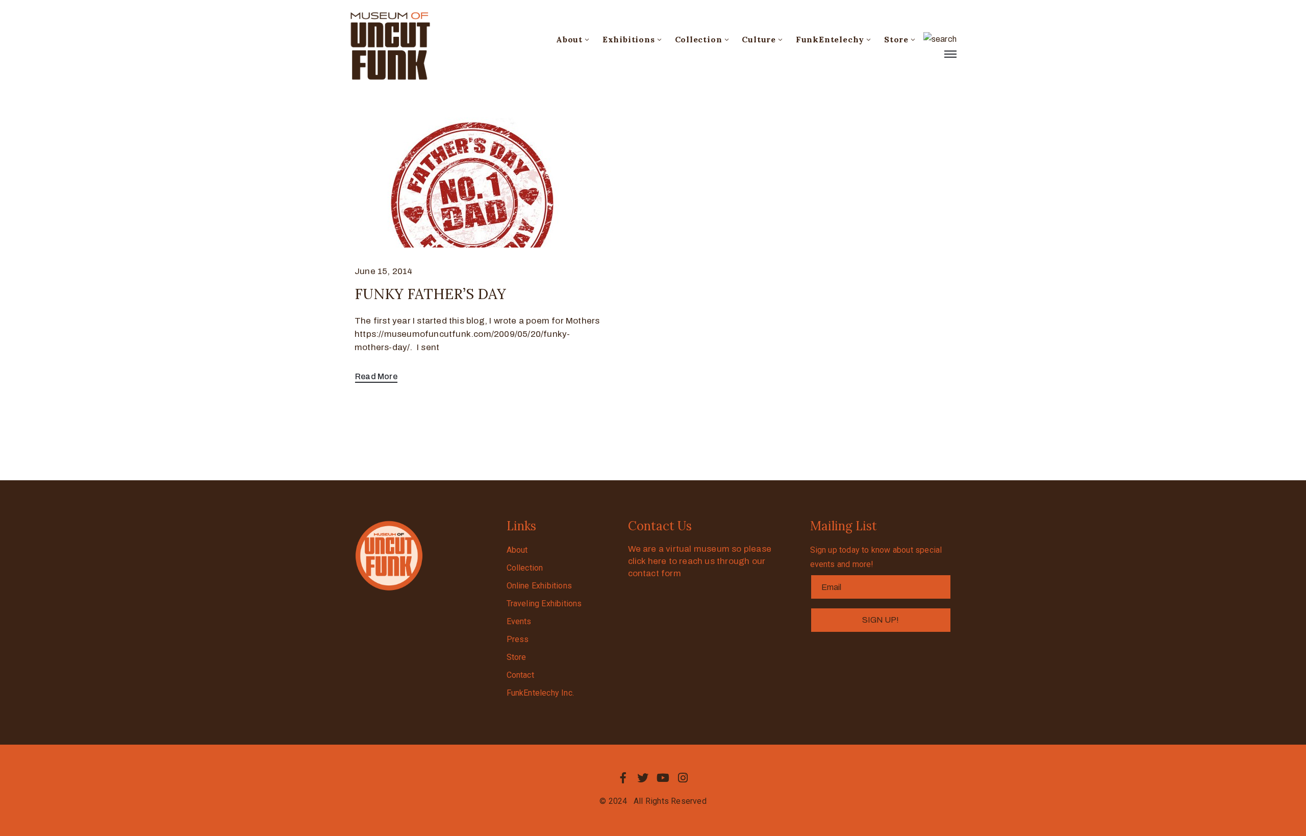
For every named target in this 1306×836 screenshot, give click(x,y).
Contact (520, 675)
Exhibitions (628, 39)
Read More (376, 376)
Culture (759, 39)
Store (896, 39)
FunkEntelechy (830, 39)
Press (518, 639)
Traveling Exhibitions (544, 603)
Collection (698, 39)
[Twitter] (643, 778)
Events (519, 621)
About (569, 39)
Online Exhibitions (539, 586)
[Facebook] (623, 778)
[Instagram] (683, 778)
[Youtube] (663, 778)
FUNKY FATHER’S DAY (430, 294)
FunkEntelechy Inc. (540, 693)
